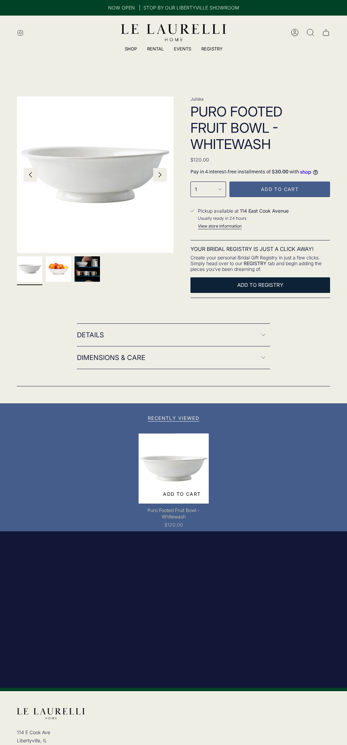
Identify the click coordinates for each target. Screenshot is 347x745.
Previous (30, 175)
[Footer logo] (51, 713)
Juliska (197, 99)
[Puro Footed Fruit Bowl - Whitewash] (174, 468)
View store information (220, 226)
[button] (212, 49)
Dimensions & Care (111, 358)
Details (90, 335)
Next (160, 175)
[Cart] (326, 32)
